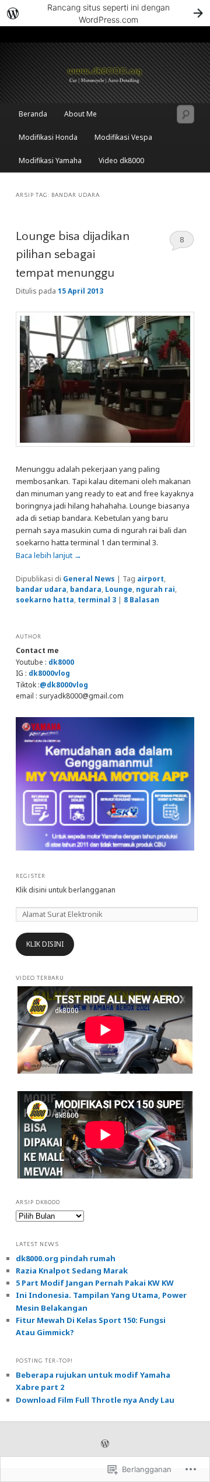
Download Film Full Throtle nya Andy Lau (95, 1400)
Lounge (118, 589)
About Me (80, 114)
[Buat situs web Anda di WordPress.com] (105, 13)
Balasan (141, 600)
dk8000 (61, 662)
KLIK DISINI (45, 944)
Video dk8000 (121, 160)
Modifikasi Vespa (123, 137)
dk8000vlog (49, 673)
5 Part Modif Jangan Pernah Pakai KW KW (95, 1283)
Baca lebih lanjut (49, 555)
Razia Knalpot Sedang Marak (72, 1270)
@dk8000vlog (64, 685)
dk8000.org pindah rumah (66, 1258)
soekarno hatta (45, 600)
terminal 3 (97, 600)
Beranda (33, 114)
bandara (86, 589)
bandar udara (41, 589)
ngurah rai (155, 589)
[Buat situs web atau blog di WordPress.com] (105, 1444)
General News (89, 579)
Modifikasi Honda (48, 137)
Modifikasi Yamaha (50, 160)
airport (150, 579)
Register (31, 876)
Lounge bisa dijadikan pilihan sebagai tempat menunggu (73, 255)
